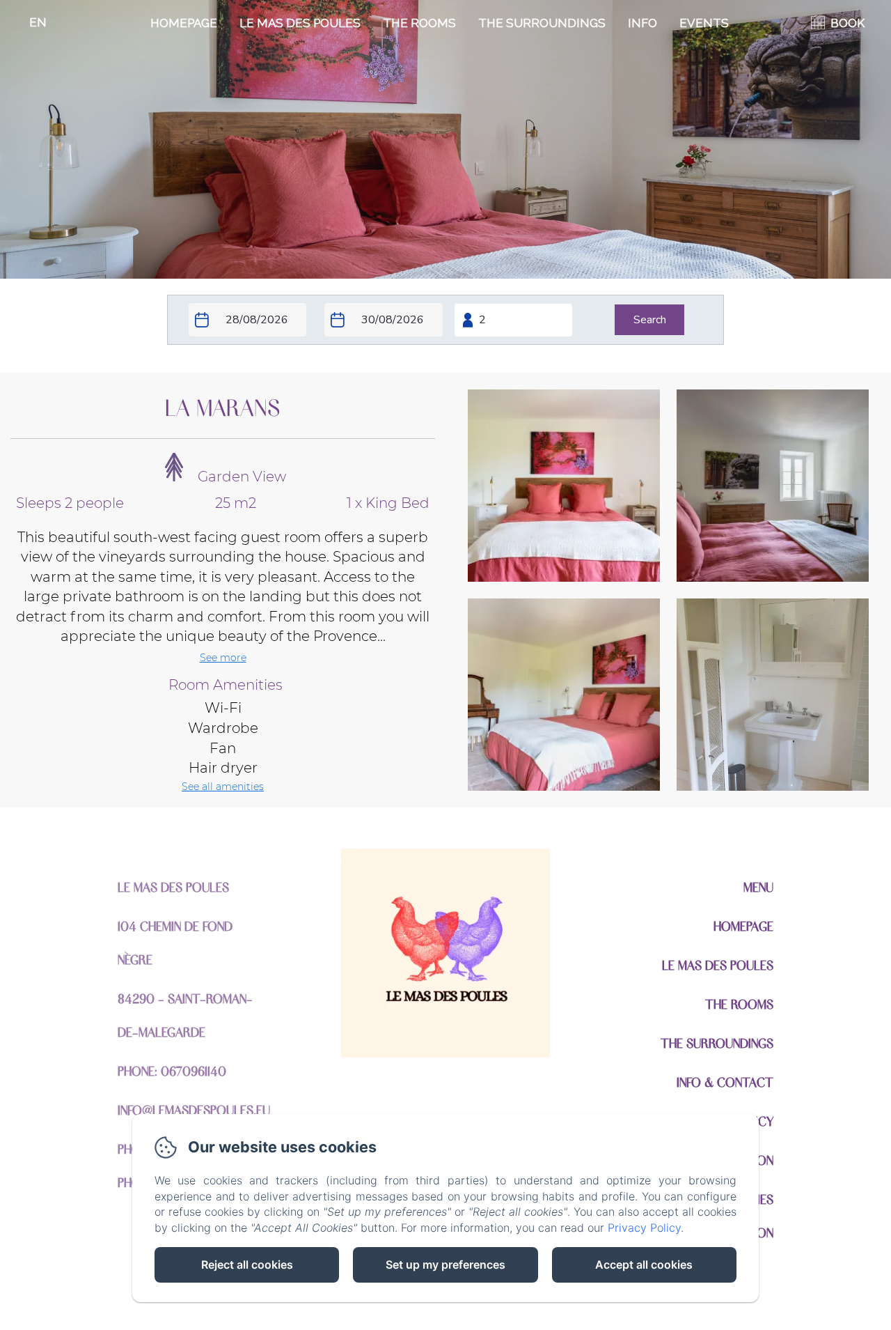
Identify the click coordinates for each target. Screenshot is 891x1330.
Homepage (183, 23)
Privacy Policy (644, 1228)
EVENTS (704, 23)
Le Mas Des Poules (300, 23)
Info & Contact (725, 1081)
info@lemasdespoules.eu (194, 1109)
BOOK (847, 23)
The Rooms (419, 23)
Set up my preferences (445, 1264)
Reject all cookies (247, 1264)
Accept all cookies (644, 1264)
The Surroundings (542, 23)
